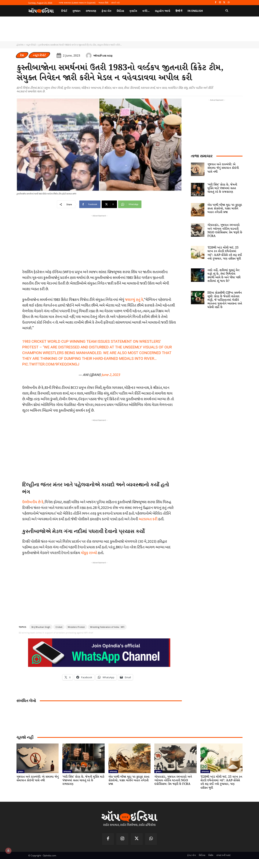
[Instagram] (220, 2)
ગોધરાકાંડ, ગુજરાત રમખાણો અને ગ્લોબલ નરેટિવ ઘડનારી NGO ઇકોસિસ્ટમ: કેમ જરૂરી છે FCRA (224, 230)
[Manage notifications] (8, 851)
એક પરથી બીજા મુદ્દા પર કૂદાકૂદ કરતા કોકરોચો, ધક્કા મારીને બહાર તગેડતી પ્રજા (224, 208)
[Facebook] (215, 2)
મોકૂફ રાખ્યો (89, 553)
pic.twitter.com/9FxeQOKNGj (50, 364)
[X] (224, 2)
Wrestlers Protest (76, 627)
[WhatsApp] (228, 2)
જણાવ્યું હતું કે (134, 299)
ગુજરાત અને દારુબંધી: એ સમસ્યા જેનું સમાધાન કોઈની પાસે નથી (223, 168)
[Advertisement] (99, 448)
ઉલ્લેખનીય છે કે (32, 502)
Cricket (59, 627)
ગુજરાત (20, 771)
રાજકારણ (67, 771)
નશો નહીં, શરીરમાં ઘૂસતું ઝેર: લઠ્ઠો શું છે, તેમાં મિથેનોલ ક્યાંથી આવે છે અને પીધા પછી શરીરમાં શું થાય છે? (223, 275)
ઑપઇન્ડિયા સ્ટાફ (103, 55)
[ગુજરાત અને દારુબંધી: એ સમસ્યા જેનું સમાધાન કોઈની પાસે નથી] (197, 169)
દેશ (22, 55)
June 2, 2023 (110, 375)
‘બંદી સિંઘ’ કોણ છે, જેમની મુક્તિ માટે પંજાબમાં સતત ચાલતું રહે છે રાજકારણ (222, 188)
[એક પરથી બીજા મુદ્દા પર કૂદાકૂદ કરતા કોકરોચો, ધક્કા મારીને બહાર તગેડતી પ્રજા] (197, 210)
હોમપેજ (19, 44)
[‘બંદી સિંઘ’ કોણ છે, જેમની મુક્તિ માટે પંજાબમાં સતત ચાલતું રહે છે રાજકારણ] (197, 189)
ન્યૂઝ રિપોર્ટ (31, 44)
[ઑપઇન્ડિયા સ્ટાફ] (89, 55)
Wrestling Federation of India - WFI (107, 627)
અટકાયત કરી (148, 519)
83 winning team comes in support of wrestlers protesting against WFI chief (56, 632)
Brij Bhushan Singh (40, 627)
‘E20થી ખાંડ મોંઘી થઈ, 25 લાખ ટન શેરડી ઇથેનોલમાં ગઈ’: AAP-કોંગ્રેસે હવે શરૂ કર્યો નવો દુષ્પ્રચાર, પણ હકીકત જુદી (224, 253)
